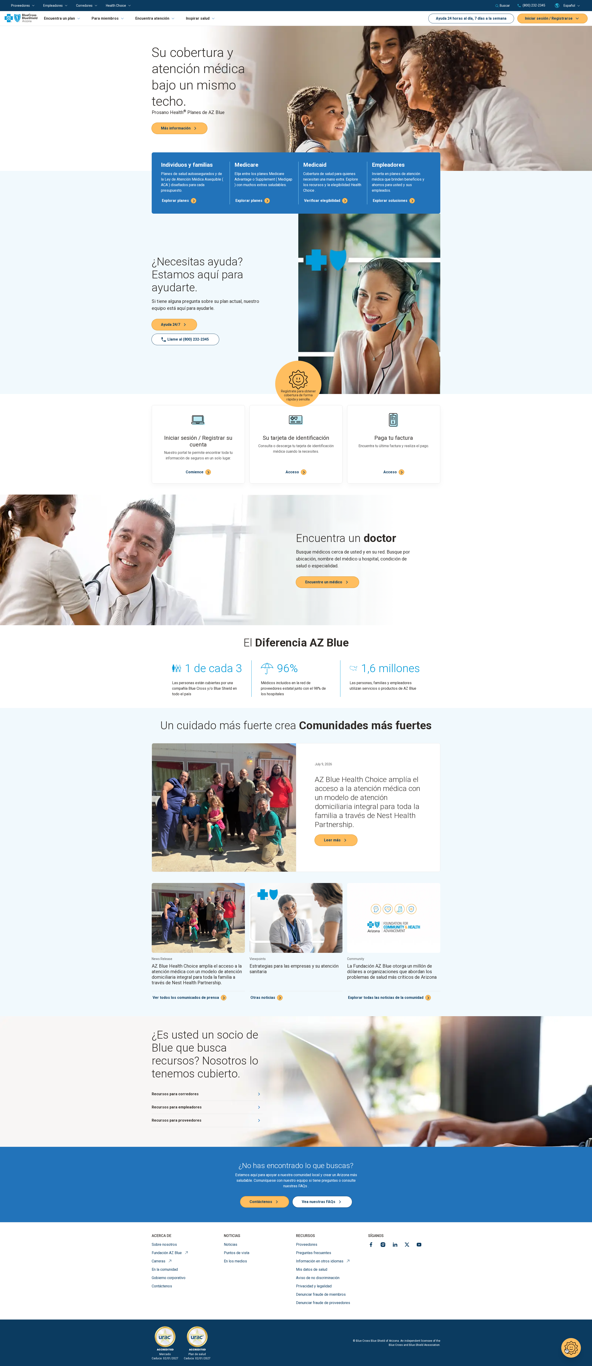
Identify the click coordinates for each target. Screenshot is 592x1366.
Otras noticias (262, 997)
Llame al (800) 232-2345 (188, 339)
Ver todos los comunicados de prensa (186, 997)
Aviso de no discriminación (317, 1278)
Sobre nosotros (164, 1244)
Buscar (505, 5)
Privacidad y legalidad (314, 1286)
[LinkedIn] (395, 1245)
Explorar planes (175, 200)
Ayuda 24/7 (170, 324)
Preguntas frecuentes (313, 1253)
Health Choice (116, 5)
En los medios (235, 1261)
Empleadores (53, 5)
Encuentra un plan (59, 18)
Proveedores (20, 5)
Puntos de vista (236, 1253)
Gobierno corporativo (168, 1278)
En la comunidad (165, 1269)
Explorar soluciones (390, 200)
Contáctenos (261, 1202)
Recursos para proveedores (176, 1120)
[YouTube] (419, 1245)
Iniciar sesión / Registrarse (549, 18)
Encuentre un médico (323, 582)
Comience (195, 472)
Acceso (292, 472)
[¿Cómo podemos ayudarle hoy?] (571, 1348)
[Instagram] (383, 1245)
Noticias (230, 1244)
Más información (176, 128)
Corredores (84, 5)
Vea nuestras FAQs (318, 1202)
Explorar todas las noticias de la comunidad (385, 997)
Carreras (162, 1261)
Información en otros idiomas (323, 1261)
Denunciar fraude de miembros (321, 1294)
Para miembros (105, 18)
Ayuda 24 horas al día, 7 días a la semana (471, 18)
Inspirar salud (198, 18)
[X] (407, 1245)
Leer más (332, 840)
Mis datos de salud (311, 1269)
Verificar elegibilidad (322, 200)
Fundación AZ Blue (170, 1252)
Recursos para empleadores (177, 1107)
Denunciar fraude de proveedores (323, 1303)
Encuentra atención (152, 18)
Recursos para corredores (175, 1094)
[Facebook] (371, 1245)
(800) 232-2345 (533, 5)
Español (569, 5)
